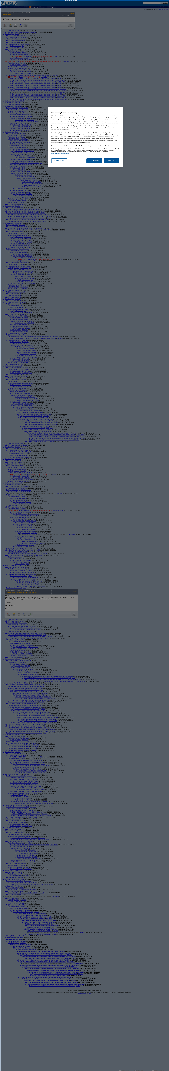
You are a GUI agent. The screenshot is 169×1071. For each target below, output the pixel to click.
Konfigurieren (59, 160)
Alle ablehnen (94, 160)
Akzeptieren (111, 160)
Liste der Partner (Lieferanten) (60, 153)
